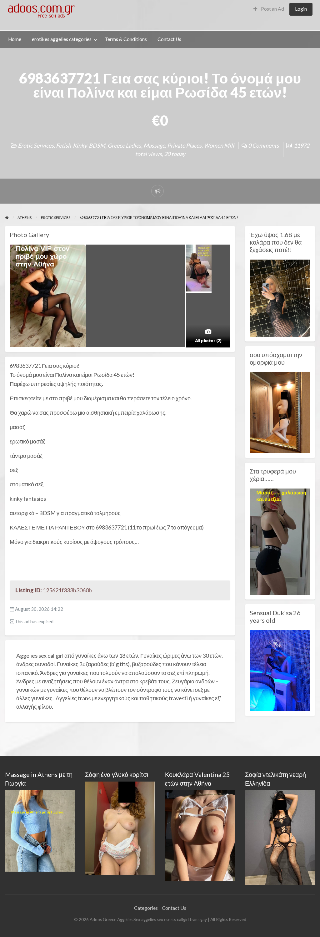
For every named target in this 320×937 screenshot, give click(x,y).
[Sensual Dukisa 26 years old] (280, 669)
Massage (154, 145)
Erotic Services (36, 145)
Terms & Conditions (126, 39)
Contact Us (169, 39)
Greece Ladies (124, 145)
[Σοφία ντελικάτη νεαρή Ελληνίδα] (280, 837)
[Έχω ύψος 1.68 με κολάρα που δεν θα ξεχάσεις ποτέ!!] (280, 297)
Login (301, 9)
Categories (146, 908)
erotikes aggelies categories (62, 39)
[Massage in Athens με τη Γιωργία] (40, 830)
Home (14, 39)
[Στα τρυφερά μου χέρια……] (280, 540)
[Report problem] (157, 191)
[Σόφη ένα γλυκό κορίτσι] (120, 827)
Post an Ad (272, 9)
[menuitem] (268, 9)
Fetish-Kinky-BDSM (80, 145)
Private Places (184, 145)
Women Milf (219, 145)
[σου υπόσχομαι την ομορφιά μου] (280, 411)
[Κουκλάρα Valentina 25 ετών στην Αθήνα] (200, 835)
